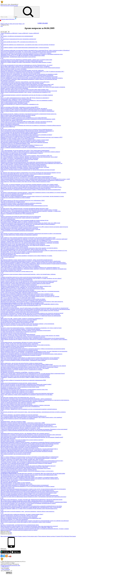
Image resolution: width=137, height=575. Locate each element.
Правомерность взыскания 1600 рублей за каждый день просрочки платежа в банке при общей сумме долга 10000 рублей (30, 223)
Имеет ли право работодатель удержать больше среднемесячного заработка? (19, 234)
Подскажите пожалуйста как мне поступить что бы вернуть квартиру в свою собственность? (23, 300)
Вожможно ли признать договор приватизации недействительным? (17, 204)
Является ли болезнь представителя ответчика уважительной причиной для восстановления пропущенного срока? (29, 492)
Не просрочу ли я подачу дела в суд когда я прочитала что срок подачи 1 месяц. (20, 387)
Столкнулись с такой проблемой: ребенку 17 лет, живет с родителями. (18, 146)
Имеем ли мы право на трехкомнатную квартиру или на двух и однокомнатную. (20, 406)
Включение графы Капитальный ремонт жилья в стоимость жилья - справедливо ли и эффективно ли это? (27, 450)
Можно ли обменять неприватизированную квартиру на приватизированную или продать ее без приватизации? (28, 147)
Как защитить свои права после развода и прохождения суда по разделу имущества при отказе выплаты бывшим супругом (31, 172)
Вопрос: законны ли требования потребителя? (12, 195)
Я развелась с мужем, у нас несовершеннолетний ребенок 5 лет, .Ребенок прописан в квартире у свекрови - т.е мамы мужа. (31, 211)
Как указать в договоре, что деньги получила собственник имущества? (18, 334)
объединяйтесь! (14, 4)
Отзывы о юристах (22, 536)
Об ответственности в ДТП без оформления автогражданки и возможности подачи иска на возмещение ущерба (28, 119)
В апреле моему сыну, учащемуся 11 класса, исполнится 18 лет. (16, 99)
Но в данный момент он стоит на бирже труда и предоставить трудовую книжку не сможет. (23, 299)
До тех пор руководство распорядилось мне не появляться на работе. (17, 175)
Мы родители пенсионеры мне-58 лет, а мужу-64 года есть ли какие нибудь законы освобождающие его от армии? (28, 177)
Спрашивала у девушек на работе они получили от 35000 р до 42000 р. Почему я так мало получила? (25, 377)
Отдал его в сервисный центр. (8, 219)
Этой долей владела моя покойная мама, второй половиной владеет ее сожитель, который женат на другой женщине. (29, 359)
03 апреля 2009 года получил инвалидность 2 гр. (12, 347)
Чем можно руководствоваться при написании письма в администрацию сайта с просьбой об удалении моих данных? (29, 367)
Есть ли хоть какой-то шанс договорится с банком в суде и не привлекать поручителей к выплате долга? (26, 85)
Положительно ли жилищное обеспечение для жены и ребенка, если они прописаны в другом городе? (26, 330)
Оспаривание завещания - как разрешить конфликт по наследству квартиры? (19, 414)
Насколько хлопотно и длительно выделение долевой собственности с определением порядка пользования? (27, 75)
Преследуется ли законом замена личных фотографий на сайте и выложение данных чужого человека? (26, 522)
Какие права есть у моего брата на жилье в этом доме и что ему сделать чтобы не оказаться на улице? (25, 181)
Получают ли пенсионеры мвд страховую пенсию (13, 201)
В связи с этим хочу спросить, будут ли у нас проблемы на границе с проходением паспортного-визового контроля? (29, 281)
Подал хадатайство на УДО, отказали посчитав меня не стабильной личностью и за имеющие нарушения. (26, 109)
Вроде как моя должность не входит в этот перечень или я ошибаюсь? (18, 418)
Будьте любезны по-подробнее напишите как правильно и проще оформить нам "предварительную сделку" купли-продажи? (31, 507)
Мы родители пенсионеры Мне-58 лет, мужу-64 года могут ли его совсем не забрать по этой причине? (26, 173)
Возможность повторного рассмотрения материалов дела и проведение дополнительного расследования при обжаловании (31, 162)
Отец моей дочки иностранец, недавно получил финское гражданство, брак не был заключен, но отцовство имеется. (29, 248)
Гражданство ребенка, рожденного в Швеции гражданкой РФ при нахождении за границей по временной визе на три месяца (31, 506)
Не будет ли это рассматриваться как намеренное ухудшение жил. (17, 279)
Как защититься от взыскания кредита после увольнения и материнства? (18, 38)
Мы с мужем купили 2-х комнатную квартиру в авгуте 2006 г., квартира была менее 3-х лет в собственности (27, 500)
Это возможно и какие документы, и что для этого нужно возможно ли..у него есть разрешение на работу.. (27, 100)
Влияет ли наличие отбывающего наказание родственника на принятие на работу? (21, 355)
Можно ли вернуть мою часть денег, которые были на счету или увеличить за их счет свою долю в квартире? (27, 282)
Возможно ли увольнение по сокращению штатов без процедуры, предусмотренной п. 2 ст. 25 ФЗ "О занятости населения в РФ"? (32, 71)
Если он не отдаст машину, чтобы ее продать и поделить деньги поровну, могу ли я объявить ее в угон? (26, 240)
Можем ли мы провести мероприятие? (10, 124)
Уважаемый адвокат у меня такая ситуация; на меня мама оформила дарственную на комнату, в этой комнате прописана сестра (32, 54)
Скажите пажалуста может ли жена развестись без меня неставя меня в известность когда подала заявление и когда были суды (31, 163)
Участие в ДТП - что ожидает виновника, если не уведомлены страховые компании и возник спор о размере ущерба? (29, 183)
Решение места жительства (7, 370)
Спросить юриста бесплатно (8, 19)
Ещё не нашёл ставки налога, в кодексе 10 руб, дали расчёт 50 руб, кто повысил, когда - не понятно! (25, 66)
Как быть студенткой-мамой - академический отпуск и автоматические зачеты (20, 524)
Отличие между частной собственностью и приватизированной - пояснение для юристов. (23, 401)
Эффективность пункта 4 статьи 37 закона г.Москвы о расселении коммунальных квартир (23, 288)
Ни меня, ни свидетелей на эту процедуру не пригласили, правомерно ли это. (20, 104)
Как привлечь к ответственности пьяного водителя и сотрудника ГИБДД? (19, 319)
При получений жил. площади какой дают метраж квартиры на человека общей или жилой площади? (25, 283)
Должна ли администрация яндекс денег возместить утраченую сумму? (18, 402)
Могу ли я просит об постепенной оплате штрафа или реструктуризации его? (19, 212)
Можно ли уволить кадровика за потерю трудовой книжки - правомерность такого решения (23, 360)
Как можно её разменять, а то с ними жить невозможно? (14, 519)
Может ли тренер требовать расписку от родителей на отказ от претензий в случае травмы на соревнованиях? (27, 111)
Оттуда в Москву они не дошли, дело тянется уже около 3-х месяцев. (17, 321)
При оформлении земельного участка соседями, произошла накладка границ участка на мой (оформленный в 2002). (29, 474)
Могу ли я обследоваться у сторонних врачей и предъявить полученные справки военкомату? (23, 164)
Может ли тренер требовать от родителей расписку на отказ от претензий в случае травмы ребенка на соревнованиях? (30, 456)
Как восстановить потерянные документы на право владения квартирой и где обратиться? (23, 385)
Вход (2, 21)
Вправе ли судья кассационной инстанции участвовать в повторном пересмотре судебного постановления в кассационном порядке (33, 348)
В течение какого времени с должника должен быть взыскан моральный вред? (20, 311)
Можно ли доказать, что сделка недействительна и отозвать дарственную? (19, 284)
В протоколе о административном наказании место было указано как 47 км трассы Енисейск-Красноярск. (26, 430)
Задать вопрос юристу (32, 536)
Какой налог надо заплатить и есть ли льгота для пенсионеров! (16, 452)
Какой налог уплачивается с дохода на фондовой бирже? (14, 160)
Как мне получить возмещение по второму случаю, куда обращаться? (17, 225)
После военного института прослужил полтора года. (13, 333)
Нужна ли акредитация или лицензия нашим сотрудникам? (15, 101)
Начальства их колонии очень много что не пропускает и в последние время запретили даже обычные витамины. (28, 424)
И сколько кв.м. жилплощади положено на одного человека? (15, 197)
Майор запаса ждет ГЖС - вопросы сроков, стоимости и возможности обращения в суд (22, 318)
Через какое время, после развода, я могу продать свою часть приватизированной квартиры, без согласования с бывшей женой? (32, 437)
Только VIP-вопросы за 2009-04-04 (9, 33)
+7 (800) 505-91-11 (5, 566)
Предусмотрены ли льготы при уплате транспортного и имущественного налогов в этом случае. (24, 389)
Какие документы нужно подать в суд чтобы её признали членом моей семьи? (20, 168)
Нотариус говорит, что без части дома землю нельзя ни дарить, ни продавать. (19, 343)
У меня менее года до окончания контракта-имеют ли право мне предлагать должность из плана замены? (26, 463)
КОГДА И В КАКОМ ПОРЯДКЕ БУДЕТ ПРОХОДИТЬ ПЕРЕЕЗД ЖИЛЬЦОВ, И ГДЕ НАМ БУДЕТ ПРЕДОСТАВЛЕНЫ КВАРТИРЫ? (34, 502)
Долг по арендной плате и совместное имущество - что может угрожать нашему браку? (22, 513)
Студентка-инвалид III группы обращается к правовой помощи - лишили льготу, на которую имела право (26, 59)
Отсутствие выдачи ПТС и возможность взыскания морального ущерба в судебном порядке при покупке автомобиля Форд (31, 189)
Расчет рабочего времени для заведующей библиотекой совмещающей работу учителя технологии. (25, 47)
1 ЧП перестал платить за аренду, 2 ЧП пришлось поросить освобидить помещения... (21, 203)
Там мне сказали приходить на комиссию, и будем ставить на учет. (17, 271)
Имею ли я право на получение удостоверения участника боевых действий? (19, 325)
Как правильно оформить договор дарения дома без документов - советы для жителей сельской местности (27, 259)
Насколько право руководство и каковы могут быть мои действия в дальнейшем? (20, 72)
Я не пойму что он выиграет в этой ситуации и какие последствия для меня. (19, 159)
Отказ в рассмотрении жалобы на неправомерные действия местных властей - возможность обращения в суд (27, 130)
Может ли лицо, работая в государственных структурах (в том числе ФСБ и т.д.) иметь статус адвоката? (26, 53)
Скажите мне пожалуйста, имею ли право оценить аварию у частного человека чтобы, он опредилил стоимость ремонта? (30, 151)
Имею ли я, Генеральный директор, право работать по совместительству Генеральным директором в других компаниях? (30, 357)
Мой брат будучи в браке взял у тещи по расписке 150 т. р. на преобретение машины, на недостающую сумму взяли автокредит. (32, 301)
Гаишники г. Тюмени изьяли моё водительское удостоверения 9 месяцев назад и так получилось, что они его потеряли (30, 241)
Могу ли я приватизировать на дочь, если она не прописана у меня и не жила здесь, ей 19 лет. (23, 249)
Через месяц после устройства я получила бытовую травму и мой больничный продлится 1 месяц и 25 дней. (27, 445)
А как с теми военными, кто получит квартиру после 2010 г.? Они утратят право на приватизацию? (25, 149)
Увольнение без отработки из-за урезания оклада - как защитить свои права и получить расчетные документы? (28, 44)
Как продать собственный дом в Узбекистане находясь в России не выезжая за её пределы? (23, 336)
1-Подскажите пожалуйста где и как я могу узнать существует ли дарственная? (20, 217)
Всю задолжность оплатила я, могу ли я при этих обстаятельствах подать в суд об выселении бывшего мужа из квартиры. (30, 314)
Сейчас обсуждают (13, 23)
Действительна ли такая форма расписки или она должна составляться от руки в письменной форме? (25, 374)
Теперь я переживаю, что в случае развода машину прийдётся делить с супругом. (20, 229)
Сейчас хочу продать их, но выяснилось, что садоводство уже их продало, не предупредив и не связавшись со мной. (29, 74)
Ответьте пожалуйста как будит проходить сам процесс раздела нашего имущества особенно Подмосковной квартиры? (30, 443)
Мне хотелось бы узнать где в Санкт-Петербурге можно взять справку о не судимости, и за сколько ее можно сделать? (29, 477)
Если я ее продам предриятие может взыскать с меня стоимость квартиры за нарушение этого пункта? (26, 468)
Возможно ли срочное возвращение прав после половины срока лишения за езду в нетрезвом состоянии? (26, 134)
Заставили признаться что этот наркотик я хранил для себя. (15, 253)
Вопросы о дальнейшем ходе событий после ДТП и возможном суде (17, 213)
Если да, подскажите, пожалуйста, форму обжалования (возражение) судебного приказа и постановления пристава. (29, 79)
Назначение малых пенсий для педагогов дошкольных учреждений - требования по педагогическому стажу (27, 176)
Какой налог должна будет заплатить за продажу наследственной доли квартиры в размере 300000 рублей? (27, 364)
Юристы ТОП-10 (5, 23)
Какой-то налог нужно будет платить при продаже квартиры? (16, 116)
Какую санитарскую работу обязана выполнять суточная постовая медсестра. (19, 447)
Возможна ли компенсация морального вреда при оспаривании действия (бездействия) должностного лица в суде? (29, 426)
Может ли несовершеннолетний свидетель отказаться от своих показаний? (19, 516)
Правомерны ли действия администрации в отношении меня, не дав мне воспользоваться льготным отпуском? (28, 169)
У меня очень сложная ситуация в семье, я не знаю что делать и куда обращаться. (20, 266)
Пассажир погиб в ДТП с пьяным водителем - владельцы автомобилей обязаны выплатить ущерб (24, 208)
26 (9, 531)
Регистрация (73, 536)
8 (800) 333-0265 (43, 23)
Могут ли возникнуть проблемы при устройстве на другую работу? (17, 390)
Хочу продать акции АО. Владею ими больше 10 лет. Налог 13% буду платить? (20, 265)
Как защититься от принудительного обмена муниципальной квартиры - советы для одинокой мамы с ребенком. (28, 273)
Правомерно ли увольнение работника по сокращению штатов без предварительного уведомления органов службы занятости (31, 353)
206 (11, 532)
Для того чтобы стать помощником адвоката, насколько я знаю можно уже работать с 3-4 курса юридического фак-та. (29, 448)
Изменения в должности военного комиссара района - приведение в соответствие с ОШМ (23, 422)
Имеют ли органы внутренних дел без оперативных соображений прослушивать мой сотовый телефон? (26, 384)
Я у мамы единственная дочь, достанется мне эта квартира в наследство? (18, 331)
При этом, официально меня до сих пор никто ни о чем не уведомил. (17, 290)
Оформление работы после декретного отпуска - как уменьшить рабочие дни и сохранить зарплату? (25, 432)
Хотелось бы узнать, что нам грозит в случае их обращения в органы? (18, 480)
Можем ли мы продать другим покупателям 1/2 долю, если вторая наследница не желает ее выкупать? (26, 188)
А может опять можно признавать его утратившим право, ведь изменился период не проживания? (25, 485)
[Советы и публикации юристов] (2, 3)
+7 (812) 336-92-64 (5, 569)
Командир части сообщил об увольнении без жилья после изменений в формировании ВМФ (23, 379)
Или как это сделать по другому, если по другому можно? (15, 464)
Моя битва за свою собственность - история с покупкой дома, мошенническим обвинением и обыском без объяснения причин (31, 499)
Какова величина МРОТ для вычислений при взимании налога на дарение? (19, 530)
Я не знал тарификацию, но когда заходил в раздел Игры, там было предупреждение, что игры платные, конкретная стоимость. (32, 78)
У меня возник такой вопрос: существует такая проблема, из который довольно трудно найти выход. (25, 81)
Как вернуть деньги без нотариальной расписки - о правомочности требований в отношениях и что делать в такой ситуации (31, 327)
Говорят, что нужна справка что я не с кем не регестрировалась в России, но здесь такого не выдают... (25, 344)
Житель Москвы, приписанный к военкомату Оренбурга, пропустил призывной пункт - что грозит (25, 167)
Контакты (67, 536)
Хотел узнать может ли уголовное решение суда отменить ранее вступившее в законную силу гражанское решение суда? (30, 267)
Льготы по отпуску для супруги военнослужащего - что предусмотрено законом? (20, 329)
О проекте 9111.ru (60, 536)
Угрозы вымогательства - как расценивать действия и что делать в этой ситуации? (21, 341)
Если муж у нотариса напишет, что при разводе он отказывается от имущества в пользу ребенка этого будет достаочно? (30, 310)
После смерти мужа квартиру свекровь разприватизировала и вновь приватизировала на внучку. (24, 205)
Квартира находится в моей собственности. (11, 356)
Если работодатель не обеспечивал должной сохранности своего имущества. (19, 228)
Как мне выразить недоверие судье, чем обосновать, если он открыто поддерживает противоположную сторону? (28, 503)
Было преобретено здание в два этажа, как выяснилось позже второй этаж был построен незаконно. (25, 376)
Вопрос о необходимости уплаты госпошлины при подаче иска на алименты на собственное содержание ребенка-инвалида (31, 125)
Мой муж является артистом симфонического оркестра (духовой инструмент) (19, 136)
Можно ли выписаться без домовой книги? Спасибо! (13, 154)
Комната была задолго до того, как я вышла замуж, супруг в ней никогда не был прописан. (23, 244)
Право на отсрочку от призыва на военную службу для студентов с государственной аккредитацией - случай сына (28, 458)
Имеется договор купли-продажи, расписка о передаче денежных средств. (19, 469)
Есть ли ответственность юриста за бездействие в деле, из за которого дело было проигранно (23, 122)
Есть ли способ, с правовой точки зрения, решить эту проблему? (16, 504)
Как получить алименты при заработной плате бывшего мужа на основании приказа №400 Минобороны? (26, 129)
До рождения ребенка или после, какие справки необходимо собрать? (18, 476)
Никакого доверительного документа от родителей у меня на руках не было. (19, 515)
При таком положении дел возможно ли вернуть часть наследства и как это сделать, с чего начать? (25, 368)
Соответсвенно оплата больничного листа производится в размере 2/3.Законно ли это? (22, 145)
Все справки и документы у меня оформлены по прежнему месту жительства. (20, 158)
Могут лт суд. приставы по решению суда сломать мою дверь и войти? (18, 297)
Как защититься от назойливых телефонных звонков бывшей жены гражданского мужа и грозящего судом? (27, 293)
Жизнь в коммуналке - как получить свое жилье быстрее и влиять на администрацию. (22, 362)
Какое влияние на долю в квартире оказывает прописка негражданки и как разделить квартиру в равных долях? (28, 237)
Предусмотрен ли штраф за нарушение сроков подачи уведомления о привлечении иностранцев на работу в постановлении (31, 233)
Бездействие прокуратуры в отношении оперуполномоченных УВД (17, 322)
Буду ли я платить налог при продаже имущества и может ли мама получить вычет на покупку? (24, 132)
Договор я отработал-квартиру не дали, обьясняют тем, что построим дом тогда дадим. (22, 287)
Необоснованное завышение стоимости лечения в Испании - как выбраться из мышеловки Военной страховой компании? (30, 442)
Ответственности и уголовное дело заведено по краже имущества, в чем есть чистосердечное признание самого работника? (31, 434)
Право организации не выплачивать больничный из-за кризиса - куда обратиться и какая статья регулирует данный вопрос (31, 261)
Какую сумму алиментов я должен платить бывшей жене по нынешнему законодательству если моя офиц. (27, 394)
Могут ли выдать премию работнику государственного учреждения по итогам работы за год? (23, 416)
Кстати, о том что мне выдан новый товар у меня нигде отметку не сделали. (19, 292)
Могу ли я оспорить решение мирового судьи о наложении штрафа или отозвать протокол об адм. (24, 220)
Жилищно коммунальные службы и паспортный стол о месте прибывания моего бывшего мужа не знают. (26, 446)
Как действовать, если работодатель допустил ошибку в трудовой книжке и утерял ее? (22, 153)
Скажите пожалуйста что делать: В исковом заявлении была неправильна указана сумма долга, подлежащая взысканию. (30, 291)
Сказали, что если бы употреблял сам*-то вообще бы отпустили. (16, 193)
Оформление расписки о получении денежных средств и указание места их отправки (21, 369)
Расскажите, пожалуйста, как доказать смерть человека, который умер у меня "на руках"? (22, 459)
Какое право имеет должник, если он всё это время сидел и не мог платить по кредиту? (22, 439)
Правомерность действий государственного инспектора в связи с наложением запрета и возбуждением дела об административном (33, 338)
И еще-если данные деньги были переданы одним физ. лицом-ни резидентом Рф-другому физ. (24, 165)
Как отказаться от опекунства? (8, 438)
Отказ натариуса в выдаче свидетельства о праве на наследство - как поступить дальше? (22, 83)
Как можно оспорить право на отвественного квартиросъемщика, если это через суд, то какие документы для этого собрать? (31, 278)
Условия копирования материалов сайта (10, 565)
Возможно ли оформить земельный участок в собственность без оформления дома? (21, 518)
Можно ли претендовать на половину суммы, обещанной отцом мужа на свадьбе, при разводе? (24, 108)
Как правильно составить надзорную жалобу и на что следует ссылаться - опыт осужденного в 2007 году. (26, 155)
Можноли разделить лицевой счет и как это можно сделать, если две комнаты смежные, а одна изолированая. (27, 323)
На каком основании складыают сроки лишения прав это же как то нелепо (19, 346)
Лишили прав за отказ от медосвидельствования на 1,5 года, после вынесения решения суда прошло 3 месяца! (27, 486)
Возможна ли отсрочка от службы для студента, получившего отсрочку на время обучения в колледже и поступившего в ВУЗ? (31, 137)
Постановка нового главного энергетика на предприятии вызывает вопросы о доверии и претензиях (25, 405)
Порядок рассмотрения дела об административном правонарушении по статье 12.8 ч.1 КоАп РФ (24, 467)
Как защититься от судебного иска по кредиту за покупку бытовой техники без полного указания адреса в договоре (29, 209)
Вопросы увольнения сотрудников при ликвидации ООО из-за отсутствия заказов (21, 216)
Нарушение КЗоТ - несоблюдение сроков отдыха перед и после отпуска (18, 56)
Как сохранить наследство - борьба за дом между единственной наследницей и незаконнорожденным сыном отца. (29, 113)
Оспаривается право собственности (9, 472)
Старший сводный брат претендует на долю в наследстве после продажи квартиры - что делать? (24, 276)
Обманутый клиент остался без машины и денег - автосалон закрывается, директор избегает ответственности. (27, 510)
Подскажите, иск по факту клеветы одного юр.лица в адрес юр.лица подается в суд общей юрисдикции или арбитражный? (31, 315)
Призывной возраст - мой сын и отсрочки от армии (13, 421)
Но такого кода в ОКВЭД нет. (8, 126)
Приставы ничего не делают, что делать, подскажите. (14, 69)
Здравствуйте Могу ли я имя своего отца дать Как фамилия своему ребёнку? (19, 133)
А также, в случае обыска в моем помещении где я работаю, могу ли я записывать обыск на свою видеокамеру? (28, 224)
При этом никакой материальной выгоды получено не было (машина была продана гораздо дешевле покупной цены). (29, 491)
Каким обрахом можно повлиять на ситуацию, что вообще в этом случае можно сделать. (22, 302)
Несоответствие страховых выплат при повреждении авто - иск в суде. (18, 397)
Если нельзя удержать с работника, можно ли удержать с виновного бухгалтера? (20, 221)
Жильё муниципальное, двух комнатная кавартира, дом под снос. (16, 483)
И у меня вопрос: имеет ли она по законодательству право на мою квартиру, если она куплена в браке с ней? (27, 84)
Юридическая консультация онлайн (9, 5)
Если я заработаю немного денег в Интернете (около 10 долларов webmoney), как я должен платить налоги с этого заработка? (31, 417)
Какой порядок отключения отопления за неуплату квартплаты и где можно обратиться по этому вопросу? (27, 425)
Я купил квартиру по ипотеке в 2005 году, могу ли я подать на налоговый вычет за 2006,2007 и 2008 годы (27, 527)
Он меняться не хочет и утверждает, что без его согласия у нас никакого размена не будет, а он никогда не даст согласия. (30, 296)
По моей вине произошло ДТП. (8, 254)
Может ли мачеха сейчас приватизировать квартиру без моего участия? (18, 115)
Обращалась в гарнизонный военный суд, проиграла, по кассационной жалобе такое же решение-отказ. (26, 286)
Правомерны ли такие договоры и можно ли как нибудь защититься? (17, 138)
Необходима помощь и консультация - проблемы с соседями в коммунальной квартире (22, 61)
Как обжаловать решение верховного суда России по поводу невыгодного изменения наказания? (24, 142)
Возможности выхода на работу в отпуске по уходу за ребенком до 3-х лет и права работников (24, 117)
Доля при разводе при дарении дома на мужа (12, 120)
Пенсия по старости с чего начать (9, 306)
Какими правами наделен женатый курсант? (11, 407)
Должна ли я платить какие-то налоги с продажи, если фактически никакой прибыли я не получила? (25, 352)
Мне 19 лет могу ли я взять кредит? (9, 481)
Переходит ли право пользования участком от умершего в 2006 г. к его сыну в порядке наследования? (25, 494)
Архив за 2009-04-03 (23, 33)
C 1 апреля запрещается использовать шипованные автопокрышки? (17, 230)
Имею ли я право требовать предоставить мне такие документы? (16, 404)
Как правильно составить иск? (8, 80)
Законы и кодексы (51, 536)
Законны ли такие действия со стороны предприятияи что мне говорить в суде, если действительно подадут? (27, 490)
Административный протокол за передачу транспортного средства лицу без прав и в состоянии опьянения (27, 94)
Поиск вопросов (42, 536)
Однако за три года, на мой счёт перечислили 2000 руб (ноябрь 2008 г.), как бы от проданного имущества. (26, 121)
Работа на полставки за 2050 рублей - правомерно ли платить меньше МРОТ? (20, 106)
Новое (21, 23)
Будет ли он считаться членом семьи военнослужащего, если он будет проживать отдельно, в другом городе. (27, 471)
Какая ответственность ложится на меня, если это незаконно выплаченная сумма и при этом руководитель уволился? (29, 526)
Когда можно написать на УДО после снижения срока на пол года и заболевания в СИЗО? (23, 200)
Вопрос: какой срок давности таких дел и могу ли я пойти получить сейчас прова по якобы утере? (25, 89)
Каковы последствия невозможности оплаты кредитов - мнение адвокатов (19, 382)
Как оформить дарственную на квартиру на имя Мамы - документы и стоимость (20, 372)
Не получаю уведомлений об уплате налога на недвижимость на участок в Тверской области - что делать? (26, 64)
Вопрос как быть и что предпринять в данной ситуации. (14, 246)
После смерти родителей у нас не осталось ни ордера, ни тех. (15, 454)
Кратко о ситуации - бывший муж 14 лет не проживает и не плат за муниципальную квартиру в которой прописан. (29, 409)
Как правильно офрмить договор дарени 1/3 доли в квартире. (16, 482)
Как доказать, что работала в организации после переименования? (17, 35)
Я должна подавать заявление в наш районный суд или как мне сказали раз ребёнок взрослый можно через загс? (28, 465)
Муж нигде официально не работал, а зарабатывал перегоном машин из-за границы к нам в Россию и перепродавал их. (30, 478)
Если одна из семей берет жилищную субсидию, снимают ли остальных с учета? (20, 428)
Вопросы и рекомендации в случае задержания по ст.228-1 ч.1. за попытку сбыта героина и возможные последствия (29, 76)
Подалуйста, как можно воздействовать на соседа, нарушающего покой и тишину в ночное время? (25, 139)
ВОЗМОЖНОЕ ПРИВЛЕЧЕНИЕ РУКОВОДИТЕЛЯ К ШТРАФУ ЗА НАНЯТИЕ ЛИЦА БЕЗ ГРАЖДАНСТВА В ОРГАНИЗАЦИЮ (33, 473)
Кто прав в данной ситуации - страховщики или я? (13, 441)
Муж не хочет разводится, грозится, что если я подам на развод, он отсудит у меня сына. (22, 70)
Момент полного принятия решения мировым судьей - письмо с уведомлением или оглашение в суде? (26, 92)
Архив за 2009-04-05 (34, 33)
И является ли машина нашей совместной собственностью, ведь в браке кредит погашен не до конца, (25, 245)
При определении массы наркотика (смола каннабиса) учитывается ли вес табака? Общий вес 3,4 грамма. (26, 255)
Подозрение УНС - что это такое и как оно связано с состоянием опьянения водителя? (22, 251)
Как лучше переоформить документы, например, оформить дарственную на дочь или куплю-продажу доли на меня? (29, 156)
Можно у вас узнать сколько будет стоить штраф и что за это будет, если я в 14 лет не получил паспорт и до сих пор (29, 90)
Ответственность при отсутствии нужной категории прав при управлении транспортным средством (25, 436)
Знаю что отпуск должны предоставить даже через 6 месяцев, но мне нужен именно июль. (23, 141)
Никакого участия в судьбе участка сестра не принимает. (14, 88)
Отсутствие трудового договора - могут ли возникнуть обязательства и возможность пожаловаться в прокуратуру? (29, 462)
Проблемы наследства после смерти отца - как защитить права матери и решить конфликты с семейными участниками (30, 242)
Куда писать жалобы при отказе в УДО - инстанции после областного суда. (19, 41)
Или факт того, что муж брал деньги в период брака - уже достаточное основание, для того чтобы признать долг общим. (30, 335)
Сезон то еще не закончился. (7, 257)
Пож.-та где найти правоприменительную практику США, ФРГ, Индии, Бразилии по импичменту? (25, 97)
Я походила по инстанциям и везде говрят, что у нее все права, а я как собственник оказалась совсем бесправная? (28, 51)
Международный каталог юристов (9, 536)
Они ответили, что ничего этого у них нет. (11, 270)
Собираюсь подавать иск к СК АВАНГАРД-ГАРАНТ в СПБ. (15, 143)
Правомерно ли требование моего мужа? (10, 388)
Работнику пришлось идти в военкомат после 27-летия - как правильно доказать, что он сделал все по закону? (27, 295)
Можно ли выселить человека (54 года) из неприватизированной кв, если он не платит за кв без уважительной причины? (30, 67)
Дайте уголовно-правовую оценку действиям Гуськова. (14, 103)
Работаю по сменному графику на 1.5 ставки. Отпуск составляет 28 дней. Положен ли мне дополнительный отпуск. (29, 508)
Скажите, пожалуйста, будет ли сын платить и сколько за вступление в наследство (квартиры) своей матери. (27, 393)
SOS (2, 26)
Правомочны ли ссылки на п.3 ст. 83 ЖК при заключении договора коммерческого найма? (23, 55)
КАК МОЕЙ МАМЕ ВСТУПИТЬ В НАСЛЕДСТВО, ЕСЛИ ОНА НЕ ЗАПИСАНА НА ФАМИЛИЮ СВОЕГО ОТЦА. (30, 304)
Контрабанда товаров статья (7, 487)
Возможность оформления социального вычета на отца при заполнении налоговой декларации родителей (27, 451)
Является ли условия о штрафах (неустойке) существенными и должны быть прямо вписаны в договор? (26, 62)
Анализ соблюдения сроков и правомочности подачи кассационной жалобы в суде (21, 305)
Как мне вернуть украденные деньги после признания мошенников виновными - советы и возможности (26, 398)
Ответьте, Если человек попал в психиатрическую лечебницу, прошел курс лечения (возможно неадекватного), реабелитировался (32, 180)
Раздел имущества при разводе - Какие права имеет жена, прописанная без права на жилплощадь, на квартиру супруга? (30, 185)
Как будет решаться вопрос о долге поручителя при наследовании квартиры (19, 350)
